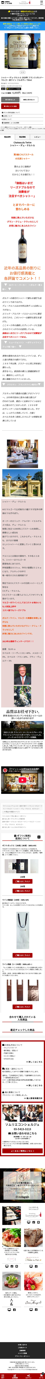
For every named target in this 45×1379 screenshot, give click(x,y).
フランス (31, 806)
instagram (23, 1196)
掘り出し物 (6, 819)
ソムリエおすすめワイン (18, 827)
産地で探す (23, 806)
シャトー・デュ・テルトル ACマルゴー (27, 809)
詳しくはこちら (35, 1061)
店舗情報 (23, 1350)
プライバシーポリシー (22, 1356)
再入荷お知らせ (30, 100)
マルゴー (10, 809)
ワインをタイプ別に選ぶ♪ (10, 816)
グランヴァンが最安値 (18, 819)
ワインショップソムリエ (10, 806)
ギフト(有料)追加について (11, 112)
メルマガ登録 (22, 1353)
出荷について (8, 116)
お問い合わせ (22, 1345)
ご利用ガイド (22, 1347)
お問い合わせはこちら (24, 1133)
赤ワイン (23, 816)
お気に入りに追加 (11, 106)
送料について (7, 119)
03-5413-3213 (22, 1129)
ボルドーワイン (23, 822)
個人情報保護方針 (34, 1098)
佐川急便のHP (18, 20)
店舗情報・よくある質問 (11, 123)
